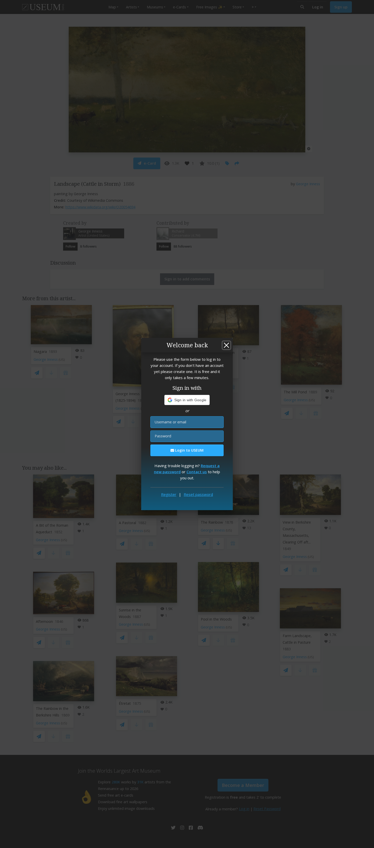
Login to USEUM (189, 450)
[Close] (226, 345)
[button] (187, 400)
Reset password (198, 494)
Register (168, 494)
